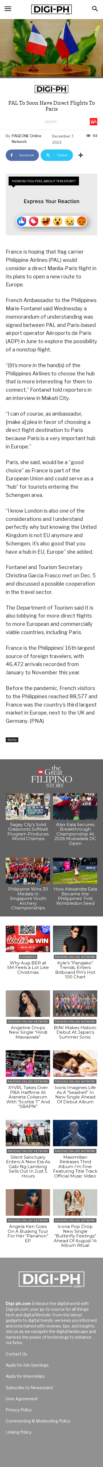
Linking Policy (18, 1432)
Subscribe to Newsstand (29, 1387)
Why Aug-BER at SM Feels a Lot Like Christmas (28, 967)
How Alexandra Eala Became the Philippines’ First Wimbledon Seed (75, 896)
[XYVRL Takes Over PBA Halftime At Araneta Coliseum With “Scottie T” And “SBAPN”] (28, 1063)
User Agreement (22, 1398)
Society (51, 122)
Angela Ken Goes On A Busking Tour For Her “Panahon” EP (27, 1233)
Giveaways (28, 957)
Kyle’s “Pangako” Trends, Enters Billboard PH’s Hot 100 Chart (75, 970)
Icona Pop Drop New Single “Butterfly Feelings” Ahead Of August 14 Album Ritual (75, 1236)
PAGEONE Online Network (26, 138)
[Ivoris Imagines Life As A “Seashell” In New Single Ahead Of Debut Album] (75, 1063)
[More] (81, 155)
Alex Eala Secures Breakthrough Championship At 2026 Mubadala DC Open (75, 834)
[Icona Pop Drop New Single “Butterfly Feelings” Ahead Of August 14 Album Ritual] (75, 1202)
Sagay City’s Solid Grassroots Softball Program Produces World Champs (28, 831)
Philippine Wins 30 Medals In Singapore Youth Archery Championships (28, 898)
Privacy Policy (19, 1409)
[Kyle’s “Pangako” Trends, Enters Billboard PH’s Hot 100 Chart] (75, 939)
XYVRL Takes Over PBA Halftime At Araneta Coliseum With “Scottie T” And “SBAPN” (28, 1097)
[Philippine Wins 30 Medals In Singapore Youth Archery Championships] (28, 871)
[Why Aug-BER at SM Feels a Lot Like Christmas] (28, 939)
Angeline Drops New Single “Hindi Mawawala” (28, 1032)
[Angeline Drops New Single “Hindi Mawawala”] (28, 1003)
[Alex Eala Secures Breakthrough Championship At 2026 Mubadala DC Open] (75, 806)
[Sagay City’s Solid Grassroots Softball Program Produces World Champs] (28, 806)
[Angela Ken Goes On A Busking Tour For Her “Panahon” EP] (28, 1202)
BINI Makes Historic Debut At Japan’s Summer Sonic (75, 1032)
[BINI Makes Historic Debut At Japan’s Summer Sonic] (75, 1003)
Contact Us (16, 1353)
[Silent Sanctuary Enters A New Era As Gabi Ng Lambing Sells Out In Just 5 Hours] (28, 1133)
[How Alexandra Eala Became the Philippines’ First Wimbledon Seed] (75, 871)
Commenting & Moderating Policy (38, 1421)
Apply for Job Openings (27, 1365)
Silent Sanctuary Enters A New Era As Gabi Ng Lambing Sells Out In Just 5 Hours (28, 1166)
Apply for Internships (25, 1376)
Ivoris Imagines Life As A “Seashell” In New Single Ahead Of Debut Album (75, 1094)
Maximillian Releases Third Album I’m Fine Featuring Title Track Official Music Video (75, 1166)
